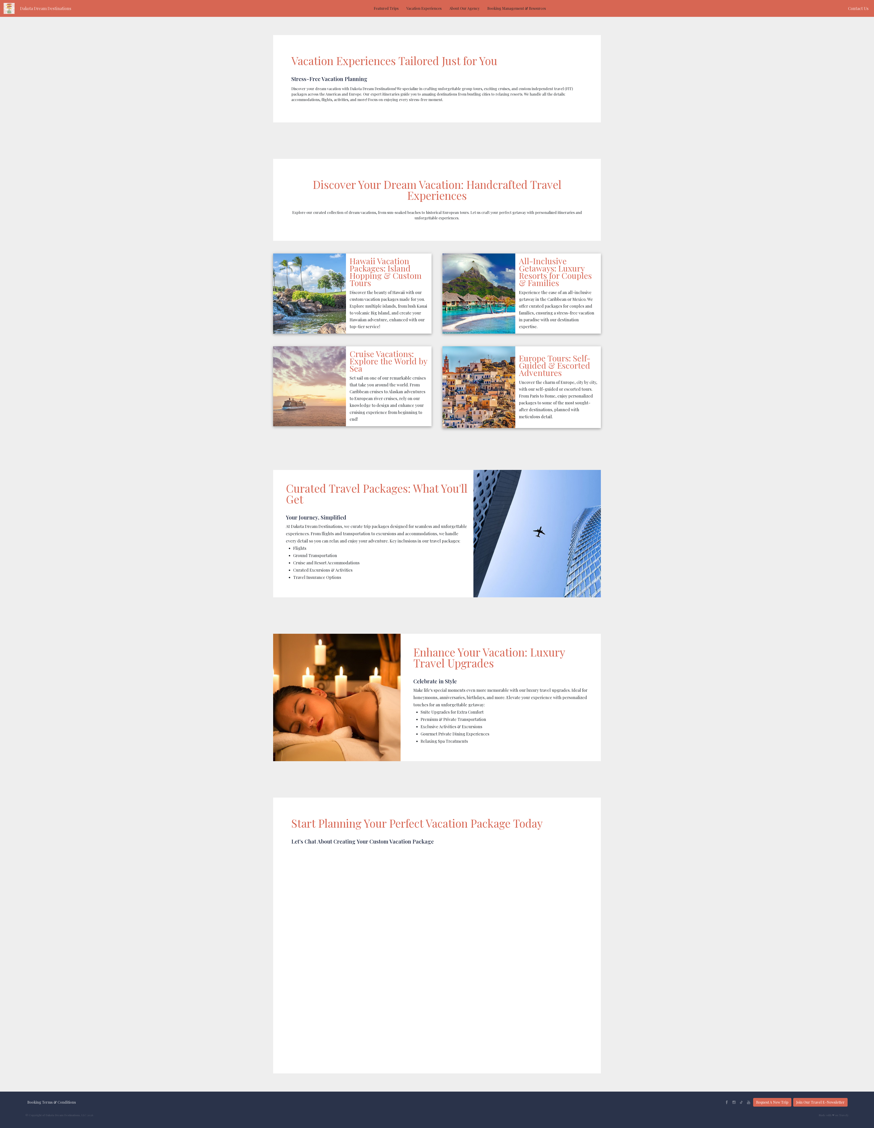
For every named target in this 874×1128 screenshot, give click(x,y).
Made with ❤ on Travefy (834, 1115)
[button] (45, 8)
